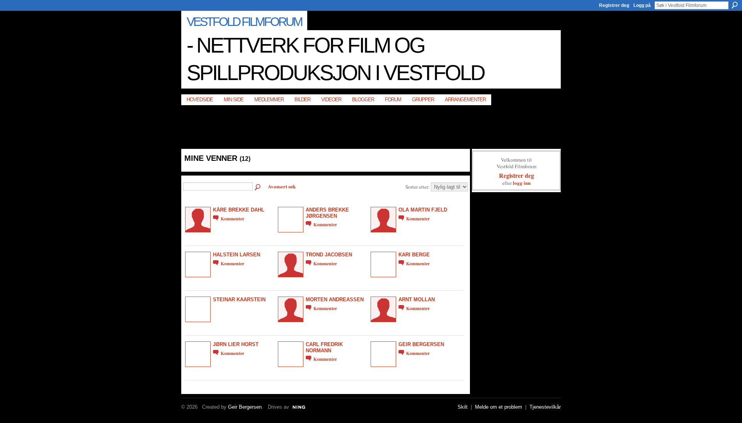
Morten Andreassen (335, 299)
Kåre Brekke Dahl (238, 210)
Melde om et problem (498, 407)
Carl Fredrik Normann (324, 347)
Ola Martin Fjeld (422, 210)
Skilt (463, 407)
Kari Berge (414, 255)
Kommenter (232, 218)
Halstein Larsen (236, 255)
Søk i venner (258, 187)
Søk (735, 5)
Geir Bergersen (421, 344)
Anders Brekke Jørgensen (327, 212)
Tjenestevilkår (545, 407)
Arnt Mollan (416, 299)
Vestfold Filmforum (244, 22)
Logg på (642, 5)
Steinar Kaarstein (239, 299)
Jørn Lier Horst (236, 344)
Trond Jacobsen (329, 255)
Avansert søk (282, 186)
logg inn (522, 182)
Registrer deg (614, 5)
